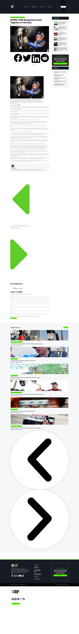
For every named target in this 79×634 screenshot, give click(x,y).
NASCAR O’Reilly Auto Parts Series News (37, 570)
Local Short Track (15, 617)
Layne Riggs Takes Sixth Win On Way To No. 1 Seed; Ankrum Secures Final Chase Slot (62, 28)
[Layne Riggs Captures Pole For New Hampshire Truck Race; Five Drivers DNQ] (55, 39)
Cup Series (26, 6)
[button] (63, 3)
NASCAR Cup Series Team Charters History (58, 75)
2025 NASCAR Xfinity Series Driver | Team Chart (60, 81)
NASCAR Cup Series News (14, 375)
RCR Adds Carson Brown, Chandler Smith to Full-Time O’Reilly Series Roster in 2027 (27, 343)
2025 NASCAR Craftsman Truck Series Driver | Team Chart (59, 84)
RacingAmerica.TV (15, 625)
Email (11, 309)
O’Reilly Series (34, 6)
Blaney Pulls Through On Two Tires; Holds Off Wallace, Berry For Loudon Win (62, 23)
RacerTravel (14, 629)
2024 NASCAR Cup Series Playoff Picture (60, 72)
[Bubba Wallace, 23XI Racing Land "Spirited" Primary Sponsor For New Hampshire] (55, 44)
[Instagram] (17, 576)
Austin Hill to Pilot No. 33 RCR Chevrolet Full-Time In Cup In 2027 (23, 360)
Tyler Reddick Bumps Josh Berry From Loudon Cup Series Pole (62, 33)
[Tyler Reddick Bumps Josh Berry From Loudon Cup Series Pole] (55, 34)
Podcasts (49, 6)
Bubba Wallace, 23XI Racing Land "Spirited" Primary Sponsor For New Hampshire (62, 43)
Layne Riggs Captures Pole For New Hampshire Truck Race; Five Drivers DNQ (62, 38)
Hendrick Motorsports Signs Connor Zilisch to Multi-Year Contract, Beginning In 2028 (62, 48)
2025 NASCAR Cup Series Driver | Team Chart (60, 78)
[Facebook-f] (12, 576)
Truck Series (42, 6)
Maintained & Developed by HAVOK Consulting (41, 584)
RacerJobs (13, 627)
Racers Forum (14, 631)
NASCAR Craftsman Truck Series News (17, 17)
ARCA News (36, 576)
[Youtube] (20, 576)
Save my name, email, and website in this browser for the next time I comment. (25, 316)
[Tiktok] (23, 576)
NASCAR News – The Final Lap (17, 288)
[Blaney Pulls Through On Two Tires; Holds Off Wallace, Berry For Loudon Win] (55, 23)
